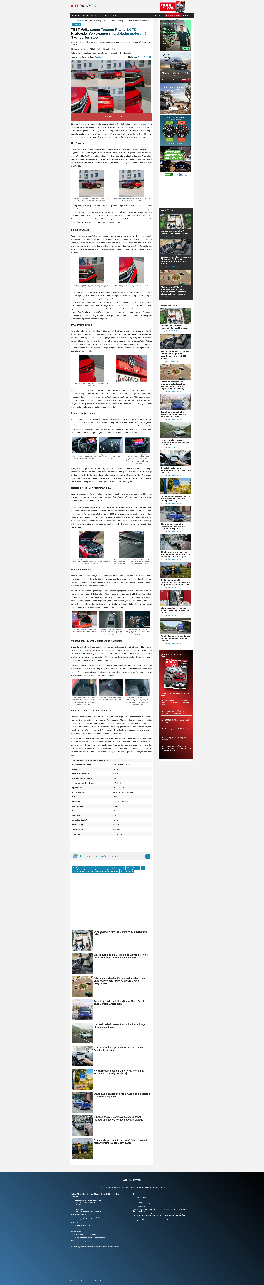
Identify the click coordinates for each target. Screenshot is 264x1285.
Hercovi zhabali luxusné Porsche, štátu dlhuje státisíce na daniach (175, 442)
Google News (90, 868)
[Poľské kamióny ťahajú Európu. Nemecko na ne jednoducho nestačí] (175, 633)
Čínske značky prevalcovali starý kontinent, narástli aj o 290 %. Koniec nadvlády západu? (119, 1118)
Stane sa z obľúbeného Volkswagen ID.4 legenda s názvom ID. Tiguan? (173, 526)
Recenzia (136, 868)
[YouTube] (159, 15)
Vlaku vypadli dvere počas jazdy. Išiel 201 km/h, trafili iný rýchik (175, 610)
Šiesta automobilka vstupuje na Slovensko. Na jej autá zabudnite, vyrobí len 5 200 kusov (121, 956)
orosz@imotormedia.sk (88, 1202)
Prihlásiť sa (188, 15)
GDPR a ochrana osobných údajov (81, 1241)
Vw (122, 871)
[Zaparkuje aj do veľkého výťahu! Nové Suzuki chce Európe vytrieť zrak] (82, 1019)
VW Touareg (129, 871)
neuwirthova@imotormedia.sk (96, 1237)
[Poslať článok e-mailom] (150, 57)
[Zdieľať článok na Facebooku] (138, 57)
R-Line (129, 868)
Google (81, 868)
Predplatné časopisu (174, 15)
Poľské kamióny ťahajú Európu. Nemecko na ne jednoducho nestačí (176, 638)
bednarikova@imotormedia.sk (93, 1200)
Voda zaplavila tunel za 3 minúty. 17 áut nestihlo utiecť (174, 232)
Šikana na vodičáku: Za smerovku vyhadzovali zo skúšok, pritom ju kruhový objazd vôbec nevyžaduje (121, 981)
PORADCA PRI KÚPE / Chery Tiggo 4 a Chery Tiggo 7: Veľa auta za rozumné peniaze (176, 748)
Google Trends (114, 868)
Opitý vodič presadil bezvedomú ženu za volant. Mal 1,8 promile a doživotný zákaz (121, 1141)
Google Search (102, 868)
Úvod (72, 21)
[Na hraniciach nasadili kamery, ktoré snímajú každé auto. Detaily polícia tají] (82, 1089)
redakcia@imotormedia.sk (93, 1211)
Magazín (98, 15)
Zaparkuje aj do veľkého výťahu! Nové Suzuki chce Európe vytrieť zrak (119, 1002)
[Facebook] (156, 15)
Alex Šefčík (174, 236)
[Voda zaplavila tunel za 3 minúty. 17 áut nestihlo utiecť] (82, 950)
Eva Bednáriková (176, 297)
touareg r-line (84, 871)
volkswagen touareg (111, 871)
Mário (173, 447)
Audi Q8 (79, 650)
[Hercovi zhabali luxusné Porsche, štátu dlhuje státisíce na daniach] (82, 1042)
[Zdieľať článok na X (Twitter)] (142, 57)
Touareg (75, 871)
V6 (92, 871)
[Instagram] (163, 15)
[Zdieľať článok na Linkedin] (144, 57)
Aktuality (85, 15)
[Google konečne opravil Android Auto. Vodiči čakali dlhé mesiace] (82, 1065)
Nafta (122, 868)
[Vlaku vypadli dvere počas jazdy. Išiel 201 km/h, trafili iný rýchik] (175, 605)
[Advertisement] (111, 905)
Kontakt (115, 15)
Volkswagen (142, 124)
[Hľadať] (72, 15)
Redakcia (98, 57)
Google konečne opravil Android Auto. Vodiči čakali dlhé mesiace (176, 470)
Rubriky (77, 15)
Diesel (75, 868)
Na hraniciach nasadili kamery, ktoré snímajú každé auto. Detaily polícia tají (119, 1072)
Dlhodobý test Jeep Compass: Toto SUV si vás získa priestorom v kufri (175, 703)
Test (143, 868)
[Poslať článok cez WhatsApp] (147, 57)
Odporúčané (107, 15)
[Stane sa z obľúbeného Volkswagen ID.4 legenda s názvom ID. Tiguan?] (82, 1112)
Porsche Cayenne (107, 650)
